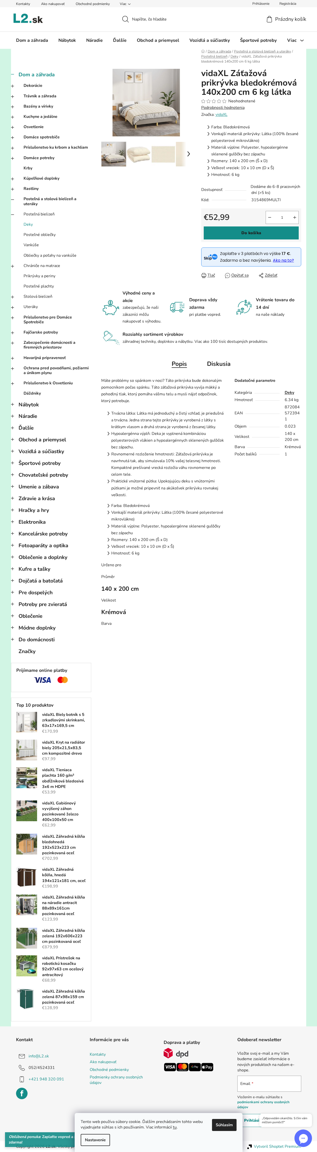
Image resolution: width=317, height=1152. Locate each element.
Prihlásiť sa (255, 1120)
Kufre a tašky (34, 568)
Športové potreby (40, 463)
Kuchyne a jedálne (40, 116)
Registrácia (287, 3)
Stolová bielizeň (38, 296)
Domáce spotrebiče (42, 137)
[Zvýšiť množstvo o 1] (294, 217)
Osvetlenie (34, 127)
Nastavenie (95, 1140)
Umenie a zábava (39, 486)
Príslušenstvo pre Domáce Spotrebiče (48, 320)
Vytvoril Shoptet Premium (277, 1146)
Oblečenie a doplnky (43, 557)
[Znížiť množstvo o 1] (269, 217)
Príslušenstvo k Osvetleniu (48, 383)
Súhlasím (224, 1125)
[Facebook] (22, 1093)
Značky (27, 651)
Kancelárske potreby (43, 533)
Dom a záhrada (37, 74)
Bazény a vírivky (38, 106)
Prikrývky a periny (39, 276)
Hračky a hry (34, 510)
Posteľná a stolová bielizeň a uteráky (50, 201)
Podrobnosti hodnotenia (223, 107)
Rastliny (31, 188)
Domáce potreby (39, 158)
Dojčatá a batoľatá (41, 580)
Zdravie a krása (37, 498)
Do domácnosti (37, 639)
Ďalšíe (26, 427)
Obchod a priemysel (42, 439)
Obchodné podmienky (93, 4)
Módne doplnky (37, 627)
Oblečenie (30, 616)
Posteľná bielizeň (39, 214)
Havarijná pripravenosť (45, 358)
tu (175, 1127)
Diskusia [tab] (219, 364)
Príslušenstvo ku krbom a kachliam (56, 147)
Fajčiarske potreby (41, 332)
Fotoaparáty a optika (43, 545)
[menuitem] (32, 40)
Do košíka (251, 233)
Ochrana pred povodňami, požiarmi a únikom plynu (56, 370)
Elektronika (32, 521)
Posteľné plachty (39, 286)
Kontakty (23, 4)
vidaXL (222, 114)
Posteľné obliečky (40, 234)
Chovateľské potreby (43, 474)
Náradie (28, 416)
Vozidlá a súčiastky (41, 451)
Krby (28, 168)
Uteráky (31, 307)
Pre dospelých (36, 592)
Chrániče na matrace (42, 265)
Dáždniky (32, 393)
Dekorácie (33, 85)
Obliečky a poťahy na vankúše (50, 255)
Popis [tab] (179, 364)
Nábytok (29, 404)
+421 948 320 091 (46, 1079)
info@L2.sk (39, 1056)
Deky (28, 224)
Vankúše (31, 245)
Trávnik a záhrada (40, 96)
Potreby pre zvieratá (43, 604)
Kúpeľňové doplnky (41, 178)
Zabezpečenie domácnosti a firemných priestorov (49, 345)
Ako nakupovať (53, 4)
